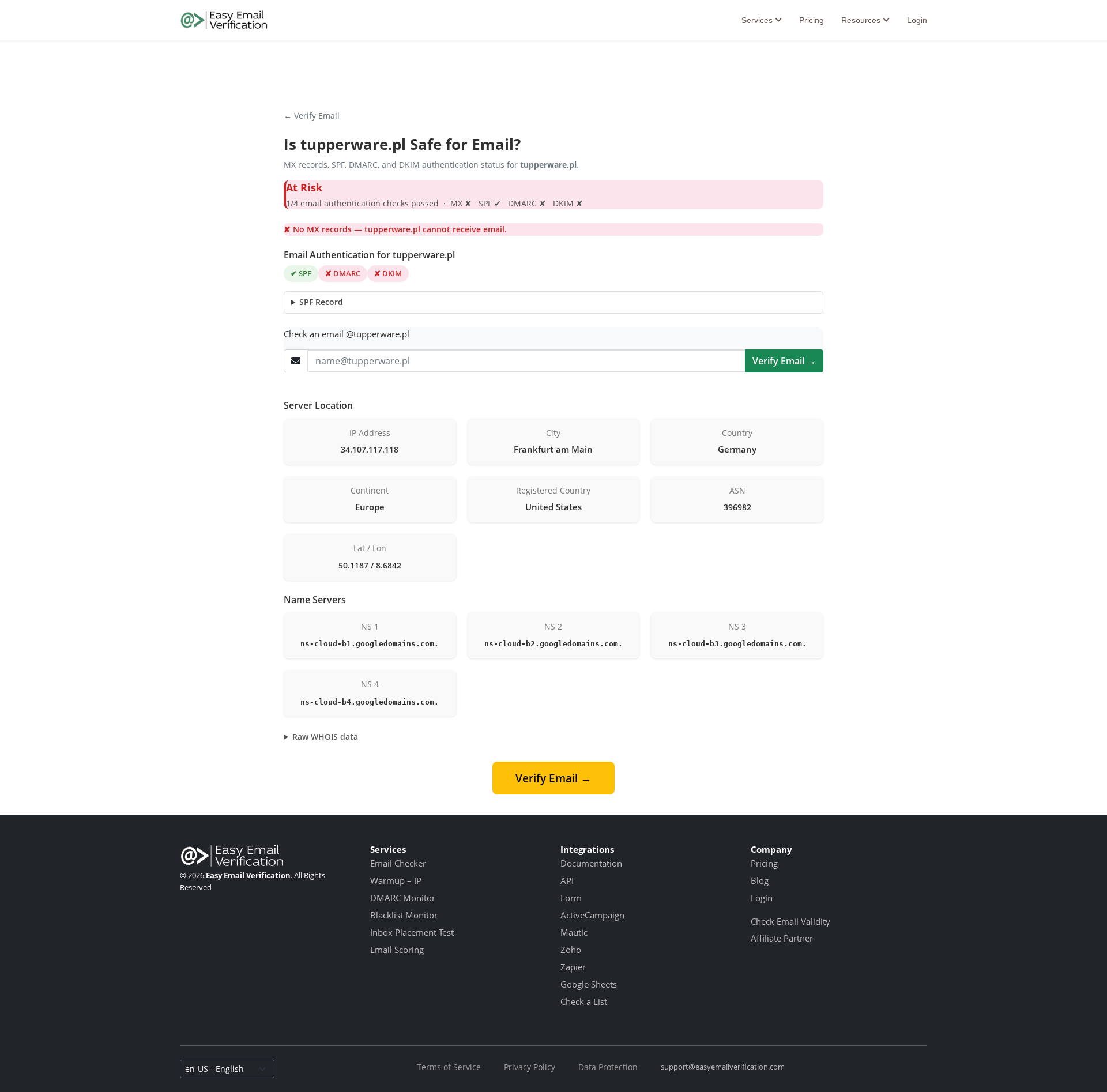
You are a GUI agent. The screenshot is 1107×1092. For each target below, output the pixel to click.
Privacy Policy (529, 1066)
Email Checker (398, 863)
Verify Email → (784, 361)
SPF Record (321, 301)
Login (917, 20)
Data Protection (608, 1066)
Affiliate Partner (782, 938)
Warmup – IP (395, 880)
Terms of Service (449, 1066)
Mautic (574, 932)
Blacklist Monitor (404, 915)
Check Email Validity (790, 921)
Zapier (573, 967)
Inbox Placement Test (412, 932)
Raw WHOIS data (325, 736)
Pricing (811, 20)
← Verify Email (312, 115)
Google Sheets (588, 984)
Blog (760, 880)
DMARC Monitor (402, 897)
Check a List (583, 1001)
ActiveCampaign (592, 915)
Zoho (570, 949)
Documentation (591, 863)
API (567, 880)
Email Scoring (397, 949)
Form (571, 897)
